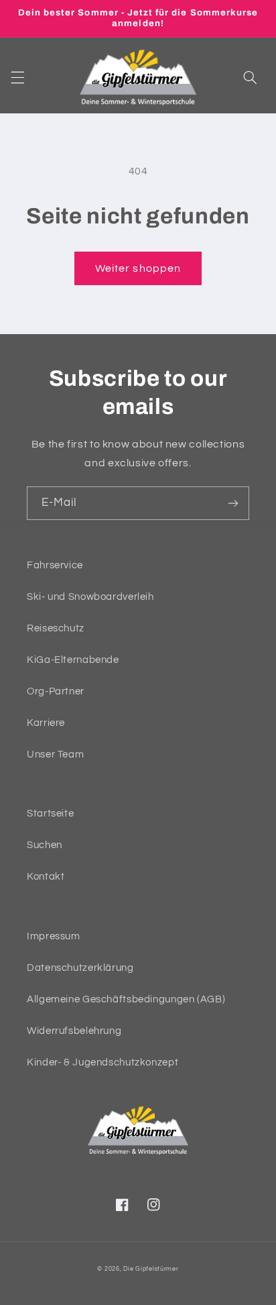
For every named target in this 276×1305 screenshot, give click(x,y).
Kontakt (45, 877)
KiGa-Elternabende (73, 660)
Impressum (53, 936)
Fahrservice (55, 565)
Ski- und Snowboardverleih (90, 597)
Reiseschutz (55, 628)
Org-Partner (55, 691)
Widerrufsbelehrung (74, 1031)
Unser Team (55, 754)
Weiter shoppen (138, 268)
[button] (17, 77)
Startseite (50, 813)
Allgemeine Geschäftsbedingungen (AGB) (126, 999)
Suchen (44, 845)
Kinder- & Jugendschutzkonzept (102, 1062)
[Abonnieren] (233, 502)
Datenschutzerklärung (80, 968)
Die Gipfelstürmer (151, 1269)
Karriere (46, 723)
